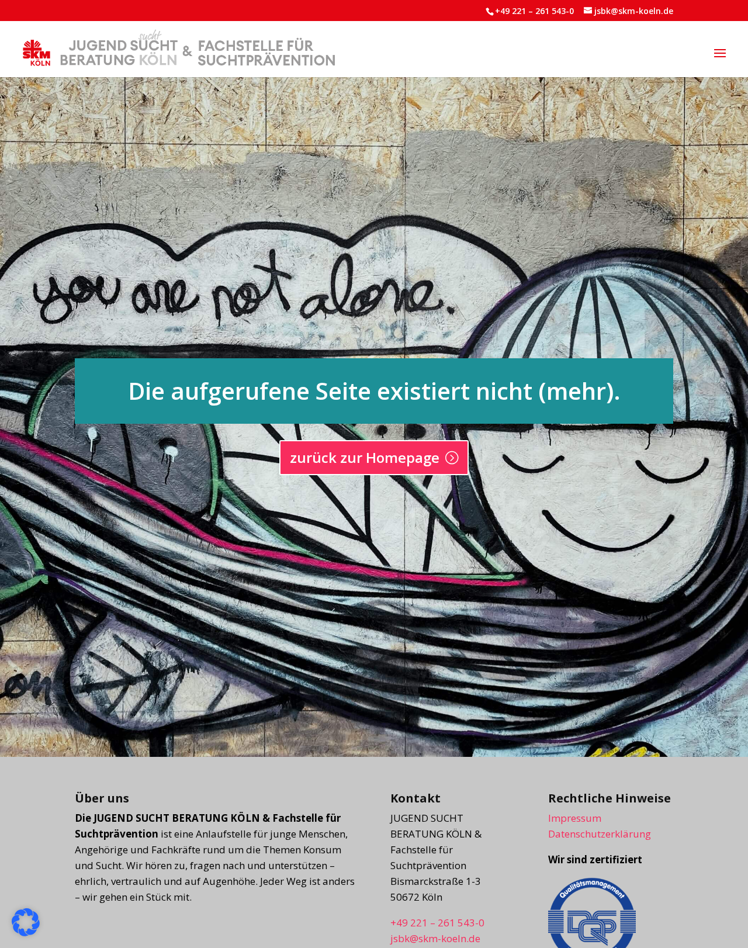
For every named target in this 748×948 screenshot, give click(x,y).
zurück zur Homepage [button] (364, 457)
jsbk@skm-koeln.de (435, 938)
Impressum (574, 818)
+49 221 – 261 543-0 (534, 10)
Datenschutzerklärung (599, 833)
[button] (720, 60)
